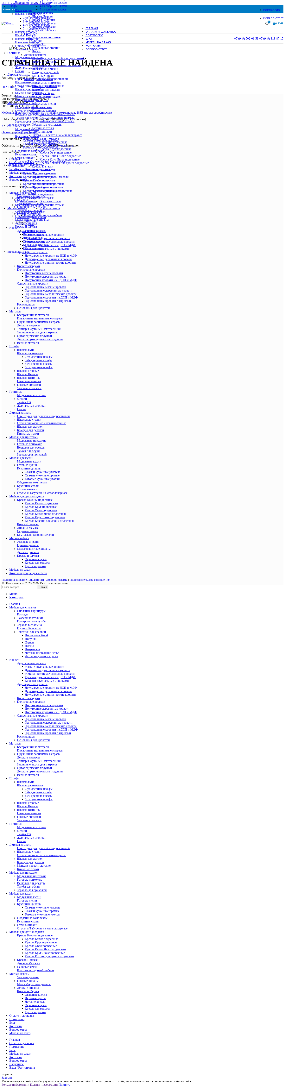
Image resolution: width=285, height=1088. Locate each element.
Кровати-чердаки (28, 266)
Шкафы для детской (28, 89)
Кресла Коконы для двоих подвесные (47, 190)
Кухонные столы (26, 154)
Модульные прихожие (29, 107)
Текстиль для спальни (31, 631)
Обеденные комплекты (30, 151)
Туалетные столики (30, 617)
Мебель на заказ (19, 569)
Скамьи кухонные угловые (40, 140)
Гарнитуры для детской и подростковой (41, 78)
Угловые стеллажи (27, 49)
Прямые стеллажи (27, 45)
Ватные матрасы (26, 2)
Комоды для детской (28, 92)
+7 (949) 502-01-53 (246, 38)
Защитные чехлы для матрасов (37, 332)
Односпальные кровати (32, 283)
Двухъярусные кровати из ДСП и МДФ (51, 687)
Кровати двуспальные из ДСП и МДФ (50, 677)
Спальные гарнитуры (31, 611)
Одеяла (29, 642)
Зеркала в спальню (29, 624)
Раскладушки (26, 304)
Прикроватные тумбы (31, 621)
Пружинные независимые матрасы (40, 318)
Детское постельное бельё (42, 652)
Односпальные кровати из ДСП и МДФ (51, 297)
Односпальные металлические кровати (51, 294)
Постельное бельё (36, 635)
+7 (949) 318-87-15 (271, 38)
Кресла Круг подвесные (39, 177)
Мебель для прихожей (23, 437)
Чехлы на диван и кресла (41, 656)
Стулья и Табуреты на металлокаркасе (40, 161)
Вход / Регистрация (22, 1067)
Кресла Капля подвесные (39, 173)
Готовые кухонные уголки (40, 147)
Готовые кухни (25, 132)
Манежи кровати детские (32, 96)
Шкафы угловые (26, 32)
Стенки (20, 60)
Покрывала (32, 649)
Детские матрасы (28, 325)
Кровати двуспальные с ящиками (47, 680)
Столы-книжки (25, 158)
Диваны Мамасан (26, 197)
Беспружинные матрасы (33, 315)
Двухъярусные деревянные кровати (48, 259)
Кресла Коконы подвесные (33, 169)
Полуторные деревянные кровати (47, 276)
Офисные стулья (34, 241)
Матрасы (15, 311)
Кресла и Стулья (26, 226)
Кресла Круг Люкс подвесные (43, 187)
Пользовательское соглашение (90, 579)
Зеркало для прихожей (30, 121)
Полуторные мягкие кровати (44, 273)
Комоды (22, 614)
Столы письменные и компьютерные (39, 85)
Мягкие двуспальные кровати (44, 666)
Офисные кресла (34, 230)
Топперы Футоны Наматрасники (39, 328)
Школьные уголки (27, 82)
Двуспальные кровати (31, 663)
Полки (19, 71)
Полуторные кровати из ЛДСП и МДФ (51, 280)
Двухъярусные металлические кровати (50, 262)
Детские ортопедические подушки (40, 339)
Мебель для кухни (21, 458)
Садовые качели (25, 201)
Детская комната (20, 412)
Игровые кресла (33, 234)
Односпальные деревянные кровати (49, 290)
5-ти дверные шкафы (37, 28)
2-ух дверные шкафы (37, 18)
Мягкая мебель (19, 538)
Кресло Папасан (26, 194)
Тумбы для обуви (26, 118)
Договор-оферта (56, 579)
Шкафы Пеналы (25, 35)
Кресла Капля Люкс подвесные (43, 184)
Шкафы (14, 346)
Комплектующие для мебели (28, 573)
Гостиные (15, 391)
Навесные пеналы (27, 42)
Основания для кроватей (33, 308)
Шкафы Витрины (26, 39)
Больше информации (30, 1084)
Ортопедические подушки (34, 335)
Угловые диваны (26, 212)
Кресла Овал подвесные (39, 180)
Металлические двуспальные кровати (50, 673)
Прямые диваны (26, 216)
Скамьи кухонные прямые (40, 144)
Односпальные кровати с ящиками (48, 301)
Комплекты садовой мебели (33, 204)
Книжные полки (26, 99)
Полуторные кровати (31, 269)
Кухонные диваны (27, 136)
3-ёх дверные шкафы (36, 21)
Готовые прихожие (27, 111)
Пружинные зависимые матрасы (38, 322)
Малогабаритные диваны (32, 219)
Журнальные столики (29, 67)
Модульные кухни (27, 129)
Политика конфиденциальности (23, 579)
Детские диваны (26, 223)
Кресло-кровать (33, 248)
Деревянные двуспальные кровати (47, 670)
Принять (64, 1084)
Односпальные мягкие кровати (45, 287)
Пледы (29, 645)
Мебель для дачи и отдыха (26, 496)
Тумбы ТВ (22, 64)
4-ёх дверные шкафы (36, 25)
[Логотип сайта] (8, 23)
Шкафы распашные (28, 13)
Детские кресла (33, 237)
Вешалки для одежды (29, 114)
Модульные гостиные (29, 57)
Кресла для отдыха (35, 244)
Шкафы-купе (23, 10)
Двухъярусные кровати (32, 684)
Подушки (31, 638)
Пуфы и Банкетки (29, 628)
